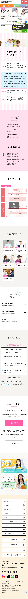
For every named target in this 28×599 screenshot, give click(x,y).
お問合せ (25, 5)
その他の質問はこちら (14, 378)
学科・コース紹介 (7, 21)
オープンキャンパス (8, 6)
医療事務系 (14, 21)
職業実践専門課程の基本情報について (10, 587)
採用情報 (4, 592)
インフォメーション (8, 521)
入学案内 (6, 513)
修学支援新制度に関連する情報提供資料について (12, 590)
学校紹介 (6, 517)
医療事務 (13, 423)
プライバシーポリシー (18, 581)
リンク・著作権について (7, 581)
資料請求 (18, 5)
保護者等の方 (14, 544)
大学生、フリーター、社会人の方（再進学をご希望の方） (14, 555)
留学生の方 (14, 550)
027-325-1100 (9, 572)
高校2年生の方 (14, 539)
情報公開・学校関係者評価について (9, 588)
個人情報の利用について (7, 583)
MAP (23, 567)
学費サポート (7, 509)
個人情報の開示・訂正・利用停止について (11, 585)
